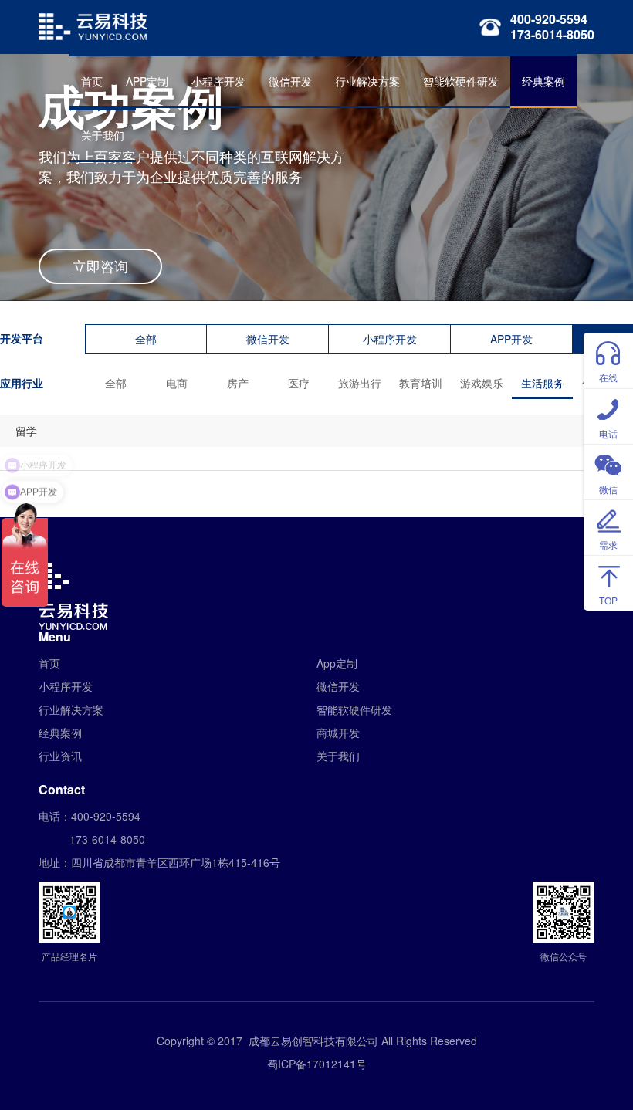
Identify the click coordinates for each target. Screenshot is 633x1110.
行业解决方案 (367, 81)
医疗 (299, 383)
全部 (146, 339)
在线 (608, 377)
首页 (92, 81)
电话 (608, 433)
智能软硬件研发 (461, 81)
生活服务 (542, 383)
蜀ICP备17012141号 (317, 1063)
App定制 (336, 663)
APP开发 (511, 339)
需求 (608, 544)
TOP (608, 600)
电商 (177, 383)
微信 (608, 489)
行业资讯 (60, 755)
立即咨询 (100, 266)
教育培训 (420, 383)
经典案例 (543, 81)
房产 (238, 383)
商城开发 (338, 732)
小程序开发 (218, 81)
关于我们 (102, 135)
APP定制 (147, 81)
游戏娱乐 (481, 383)
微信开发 (290, 81)
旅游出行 (359, 383)
